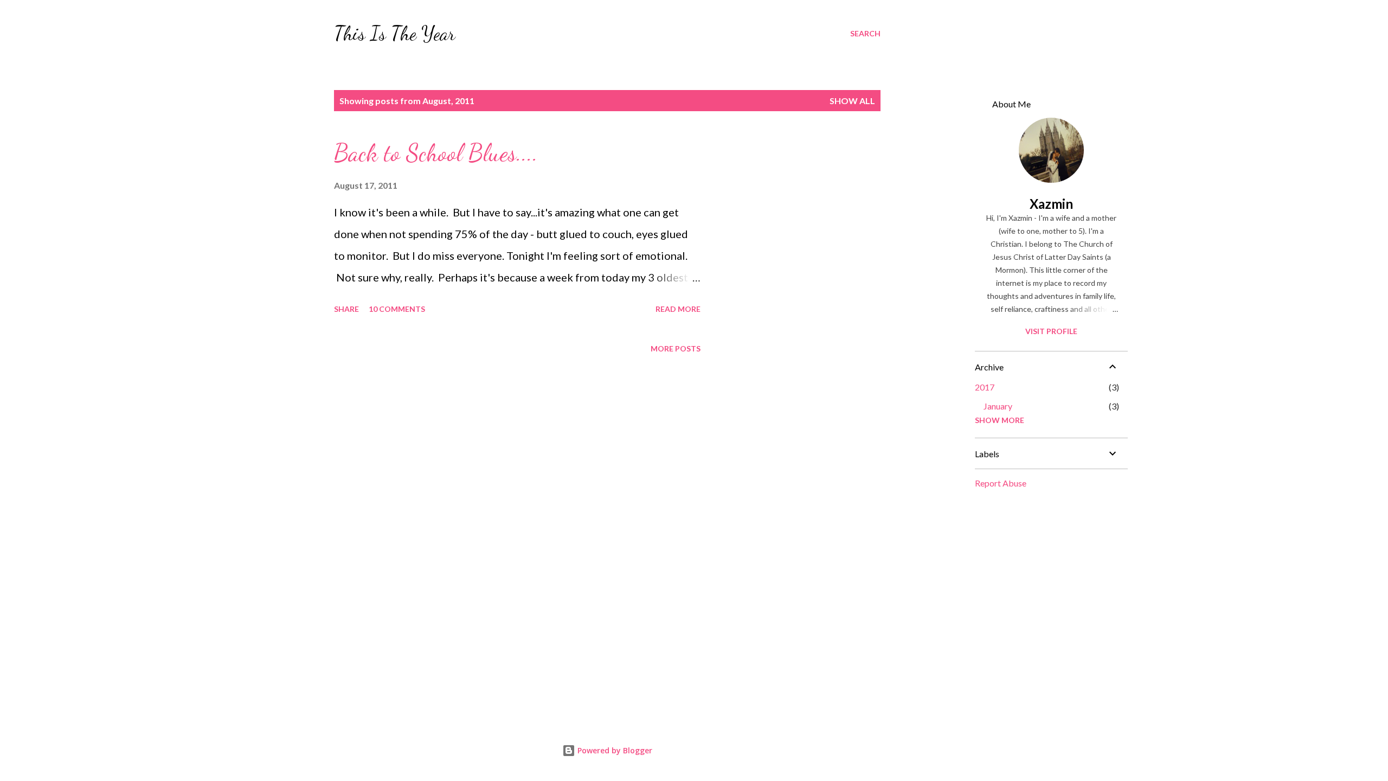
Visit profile (1051, 331)
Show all (852, 100)
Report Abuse (1000, 483)
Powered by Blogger (613, 750)
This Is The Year (394, 33)
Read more (678, 308)
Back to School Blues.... (436, 153)
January (998, 406)
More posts (676, 348)
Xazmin (1051, 204)
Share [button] (346, 308)
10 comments (397, 308)
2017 (984, 387)
